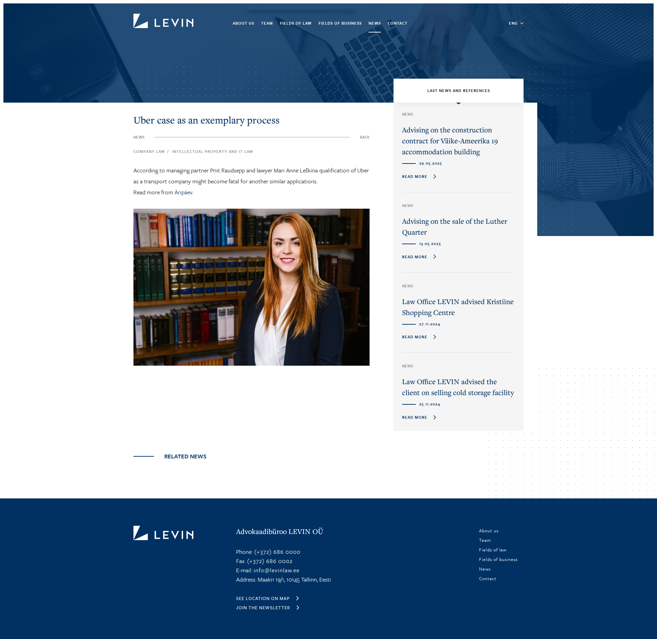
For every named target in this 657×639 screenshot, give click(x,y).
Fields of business (340, 23)
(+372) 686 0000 (276, 551)
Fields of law (296, 23)
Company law (149, 151)
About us (243, 23)
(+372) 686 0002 (269, 561)
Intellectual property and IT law (212, 151)
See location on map (263, 598)
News (375, 23)
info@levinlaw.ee (276, 570)
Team (267, 23)
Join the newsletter (263, 607)
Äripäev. (184, 192)
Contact (398, 23)
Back (365, 137)
